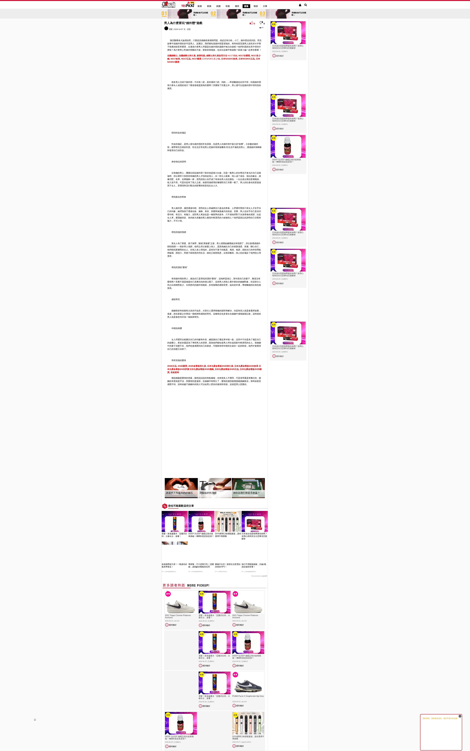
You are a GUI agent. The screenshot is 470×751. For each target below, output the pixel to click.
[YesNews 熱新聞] (168, 8)
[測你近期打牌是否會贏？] (248, 488)
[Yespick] (188, 7)
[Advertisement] (214, 71)
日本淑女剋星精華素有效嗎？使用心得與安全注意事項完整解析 (254, 536)
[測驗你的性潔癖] (215, 488)
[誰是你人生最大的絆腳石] (181, 488)
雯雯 (189, 29)
